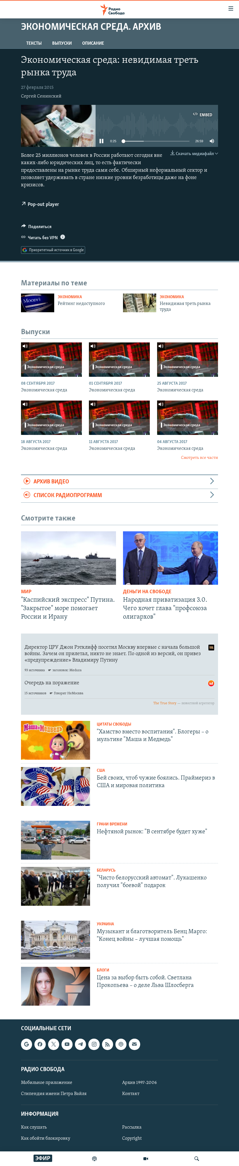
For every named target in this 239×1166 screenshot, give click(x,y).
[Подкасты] (120, 1044)
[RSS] (107, 1044)
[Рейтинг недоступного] (37, 303)
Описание (93, 43)
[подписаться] (134, 1044)
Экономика (70, 297)
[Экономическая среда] (51, 359)
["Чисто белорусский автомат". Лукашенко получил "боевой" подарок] (55, 886)
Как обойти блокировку (45, 1138)
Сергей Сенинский (41, 96)
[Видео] (145, 1158)
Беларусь (106, 870)
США (101, 770)
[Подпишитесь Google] (26, 1044)
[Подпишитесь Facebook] (39, 1044)
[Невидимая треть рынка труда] (139, 303)
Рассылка (132, 1127)
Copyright (132, 1138)
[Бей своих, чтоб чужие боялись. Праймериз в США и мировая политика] (55, 786)
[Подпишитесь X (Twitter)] (53, 1044)
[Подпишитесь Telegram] (80, 1044)
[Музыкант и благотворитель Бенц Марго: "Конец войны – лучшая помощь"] (55, 940)
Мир (26, 592)
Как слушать (34, 1127)
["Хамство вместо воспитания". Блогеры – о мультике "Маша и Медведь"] (55, 740)
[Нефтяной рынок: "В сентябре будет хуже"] (55, 840)
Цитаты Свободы (114, 724)
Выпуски (62, 43)
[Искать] (196, 1158)
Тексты (34, 43)
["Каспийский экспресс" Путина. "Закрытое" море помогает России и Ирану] (68, 558)
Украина (105, 924)
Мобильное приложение (46, 1082)
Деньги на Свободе (147, 592)
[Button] (36, 228)
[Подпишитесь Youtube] (67, 1044)
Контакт (130, 1094)
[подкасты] (94, 1158)
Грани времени (112, 824)
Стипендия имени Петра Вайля (54, 1094)
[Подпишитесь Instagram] (93, 1044)
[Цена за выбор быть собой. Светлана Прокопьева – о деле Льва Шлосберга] (55, 986)
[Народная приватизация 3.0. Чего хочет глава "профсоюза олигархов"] (170, 558)
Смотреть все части (199, 458)
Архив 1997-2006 (139, 1082)
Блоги (103, 970)
